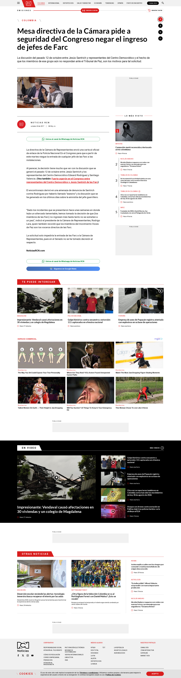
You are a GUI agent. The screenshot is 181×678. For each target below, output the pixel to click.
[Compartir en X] (160, 32)
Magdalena (21, 316)
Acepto (155, 674)
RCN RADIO (94, 653)
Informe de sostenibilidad (70, 651)
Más (155, 448)
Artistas (118, 144)
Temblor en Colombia (129, 175)
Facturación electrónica (74, 647)
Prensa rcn (48, 660)
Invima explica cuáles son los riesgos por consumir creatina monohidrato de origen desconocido (147, 566)
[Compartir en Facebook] (160, 26)
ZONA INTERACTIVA (147, 650)
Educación (21, 590)
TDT (103, 647)
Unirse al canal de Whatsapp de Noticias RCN (65, 139)
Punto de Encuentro (134, 3)
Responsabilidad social (53, 647)
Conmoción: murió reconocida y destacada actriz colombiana (133, 148)
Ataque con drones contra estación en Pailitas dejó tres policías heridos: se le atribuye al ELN (143, 509)
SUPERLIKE (144, 653)
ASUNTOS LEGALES (120, 650)
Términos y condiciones (89, 673)
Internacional (53, 3)
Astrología (135, 580)
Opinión (120, 3)
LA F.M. (93, 656)
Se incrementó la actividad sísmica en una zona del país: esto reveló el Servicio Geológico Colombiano (135, 180)
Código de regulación (52, 654)
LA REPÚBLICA (119, 647)
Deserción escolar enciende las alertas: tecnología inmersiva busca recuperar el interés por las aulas (40, 595)
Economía (98, 3)
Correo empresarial (51, 657)
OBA (66, 660)
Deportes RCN (68, 3)
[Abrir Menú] (18, 3)
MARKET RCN (145, 656)
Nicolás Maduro (126, 159)
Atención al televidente (53, 650)
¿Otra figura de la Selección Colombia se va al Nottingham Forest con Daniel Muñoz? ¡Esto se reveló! (93, 596)
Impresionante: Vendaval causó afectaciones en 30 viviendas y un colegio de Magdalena (39, 320)
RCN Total (95, 650)
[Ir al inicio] (29, 3)
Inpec (122, 207)
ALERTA (93, 658)
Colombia (41, 3)
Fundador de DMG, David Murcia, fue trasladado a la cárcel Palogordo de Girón (135, 212)
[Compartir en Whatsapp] (160, 38)
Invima (133, 561)
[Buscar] (163, 3)
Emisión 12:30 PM (91, 10)
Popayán (121, 316)
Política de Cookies (113, 675)
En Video (29, 447)
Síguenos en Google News (65, 269)
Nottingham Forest (79, 590)
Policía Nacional (74, 316)
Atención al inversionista (49, 663)
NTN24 (93, 647)
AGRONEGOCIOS (119, 653)
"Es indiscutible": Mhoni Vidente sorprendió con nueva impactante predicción (145, 585)
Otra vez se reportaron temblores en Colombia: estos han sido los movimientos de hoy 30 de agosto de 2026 (135, 196)
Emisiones (24, 10)
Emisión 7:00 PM (157, 10)
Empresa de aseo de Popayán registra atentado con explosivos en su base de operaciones (141, 320)
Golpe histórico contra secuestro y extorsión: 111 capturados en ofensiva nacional (89, 320)
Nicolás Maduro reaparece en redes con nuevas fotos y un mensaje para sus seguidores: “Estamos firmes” (134, 164)
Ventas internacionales (74, 654)
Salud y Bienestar (84, 3)
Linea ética (69, 657)
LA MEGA (94, 664)
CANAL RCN (153, 3)
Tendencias (109, 3)
